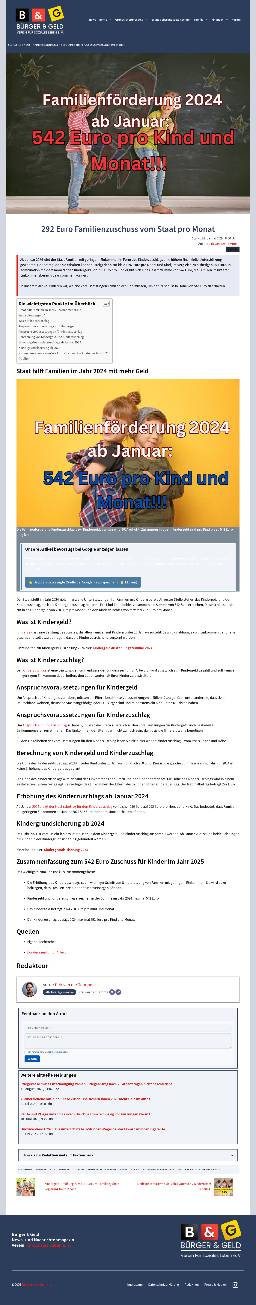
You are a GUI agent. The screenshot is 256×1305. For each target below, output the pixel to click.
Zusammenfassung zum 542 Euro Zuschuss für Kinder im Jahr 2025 (64, 353)
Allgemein (232, 249)
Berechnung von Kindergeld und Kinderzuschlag (51, 337)
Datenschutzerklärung (54, 1051)
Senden (32, 1058)
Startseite (14, 44)
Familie (198, 19)
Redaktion (192, 1285)
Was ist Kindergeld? (32, 315)
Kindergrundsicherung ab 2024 (39, 348)
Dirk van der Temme (222, 244)
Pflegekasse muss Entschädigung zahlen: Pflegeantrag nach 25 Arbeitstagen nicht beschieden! (96, 1083)
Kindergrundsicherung (102, 1169)
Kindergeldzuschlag (71, 1169)
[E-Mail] (112, 992)
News (92, 19)
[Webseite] (118, 992)
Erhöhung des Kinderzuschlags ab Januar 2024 (50, 342)
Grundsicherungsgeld (129, 19)
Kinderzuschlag (34, 670)
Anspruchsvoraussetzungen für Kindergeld (47, 326)
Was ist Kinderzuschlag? (35, 321)
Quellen (24, 359)
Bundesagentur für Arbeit (46, 952)
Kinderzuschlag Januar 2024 (202, 1169)
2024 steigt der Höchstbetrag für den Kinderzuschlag (72, 806)
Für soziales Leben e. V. (48, 1245)
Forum (236, 19)
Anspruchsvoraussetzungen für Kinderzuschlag (50, 332)
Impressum (135, 1285)
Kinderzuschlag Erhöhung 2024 (162, 1169)
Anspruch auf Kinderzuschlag (45, 725)
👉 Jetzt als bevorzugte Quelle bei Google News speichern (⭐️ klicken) (83, 582)
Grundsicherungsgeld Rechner (171, 19)
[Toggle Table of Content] (104, 304)
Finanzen (218, 19)
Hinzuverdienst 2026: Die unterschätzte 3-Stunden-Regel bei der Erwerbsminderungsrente (92, 1129)
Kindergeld (24, 632)
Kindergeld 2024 (45, 1169)
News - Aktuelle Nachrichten (42, 44)
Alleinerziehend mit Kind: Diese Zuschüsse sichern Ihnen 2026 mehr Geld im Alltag (85, 1098)
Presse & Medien (215, 1285)
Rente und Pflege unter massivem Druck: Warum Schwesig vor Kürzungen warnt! (85, 1114)
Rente (103, 19)
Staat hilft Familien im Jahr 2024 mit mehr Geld (50, 310)
